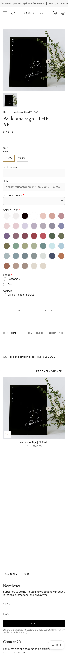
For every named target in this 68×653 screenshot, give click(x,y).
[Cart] (63, 12)
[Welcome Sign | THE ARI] (34, 408)
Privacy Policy (58, 630)
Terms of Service (14, 632)
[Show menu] (5, 12)
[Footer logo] (17, 574)
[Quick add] (7, 434)
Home (6, 112)
